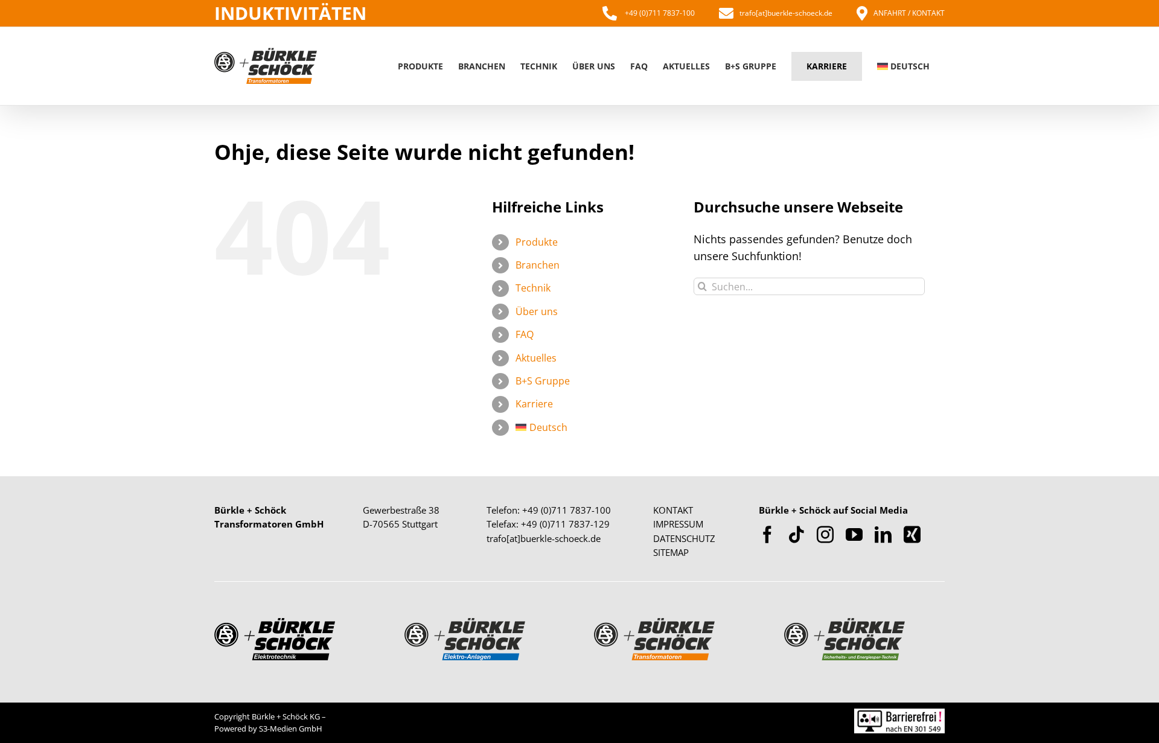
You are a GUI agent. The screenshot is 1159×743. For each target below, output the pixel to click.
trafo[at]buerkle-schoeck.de (785, 13)
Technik (533, 288)
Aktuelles (536, 358)
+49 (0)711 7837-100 (659, 13)
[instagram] (825, 534)
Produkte (537, 242)
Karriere (534, 403)
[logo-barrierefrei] (899, 714)
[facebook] (767, 534)
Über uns (537, 311)
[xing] (912, 534)
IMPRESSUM (678, 524)
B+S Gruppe (543, 380)
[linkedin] (883, 534)
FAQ (525, 334)
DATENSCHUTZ (684, 538)
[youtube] (854, 534)
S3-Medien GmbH (290, 728)
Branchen (538, 265)
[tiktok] (796, 534)
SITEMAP (671, 552)
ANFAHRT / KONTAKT (909, 13)
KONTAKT (673, 510)
